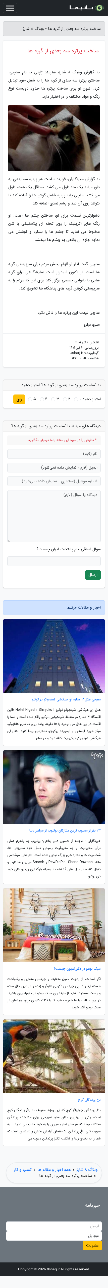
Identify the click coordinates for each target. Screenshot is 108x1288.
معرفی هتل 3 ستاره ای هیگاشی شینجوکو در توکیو (66, 699)
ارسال (92, 575)
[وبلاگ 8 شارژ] (86, 8)
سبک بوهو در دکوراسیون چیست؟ (77, 968)
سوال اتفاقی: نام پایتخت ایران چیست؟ (68, 549)
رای (19, 399)
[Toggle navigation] (10, 8)
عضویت (92, 1245)
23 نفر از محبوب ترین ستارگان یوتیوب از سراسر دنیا (65, 830)
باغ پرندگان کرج (89, 1100)
